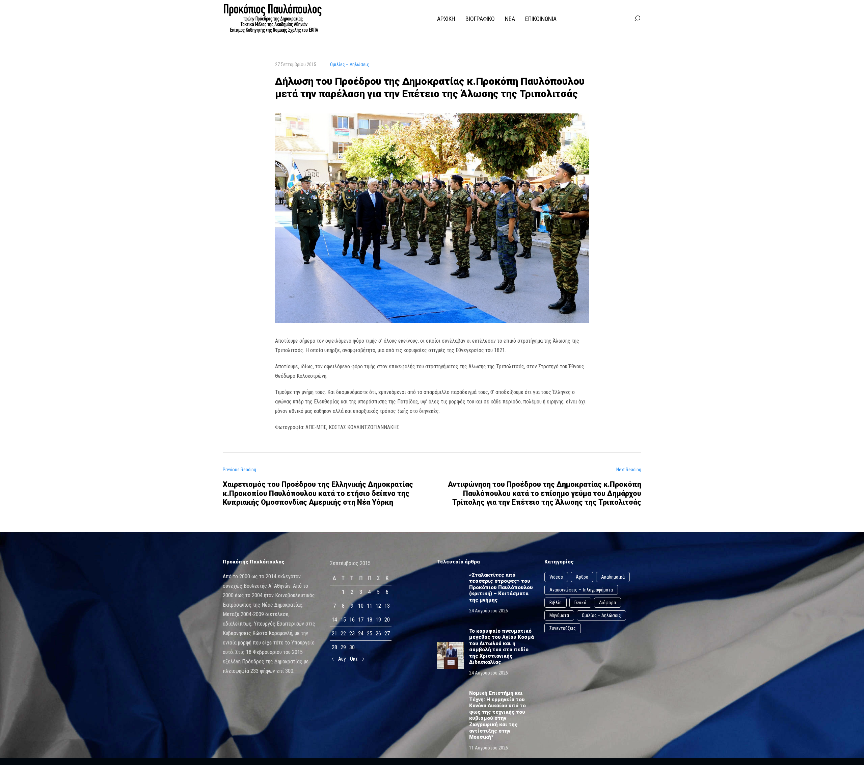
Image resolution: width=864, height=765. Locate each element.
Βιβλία (555, 602)
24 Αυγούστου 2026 (488, 610)
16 (352, 619)
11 (369, 606)
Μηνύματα (559, 615)
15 (343, 619)
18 (369, 619)
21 (334, 633)
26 (378, 633)
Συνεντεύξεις (562, 628)
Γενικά (580, 602)
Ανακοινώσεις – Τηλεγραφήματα (581, 589)
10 (360, 606)
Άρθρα (582, 577)
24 (360, 633)
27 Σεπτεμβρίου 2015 (295, 64)
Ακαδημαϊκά (613, 577)
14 (334, 619)
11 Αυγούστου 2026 (488, 747)
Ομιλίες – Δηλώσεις (349, 64)
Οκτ (354, 659)
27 (387, 633)
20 (387, 619)
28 (334, 647)
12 (378, 606)
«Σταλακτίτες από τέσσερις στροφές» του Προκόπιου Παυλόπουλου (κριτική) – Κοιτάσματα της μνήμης (501, 587)
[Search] (637, 19)
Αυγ (341, 659)
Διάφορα (607, 602)
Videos (556, 577)
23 (352, 633)
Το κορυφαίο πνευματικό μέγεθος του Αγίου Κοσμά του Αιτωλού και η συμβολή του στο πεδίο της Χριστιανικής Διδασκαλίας (501, 646)
